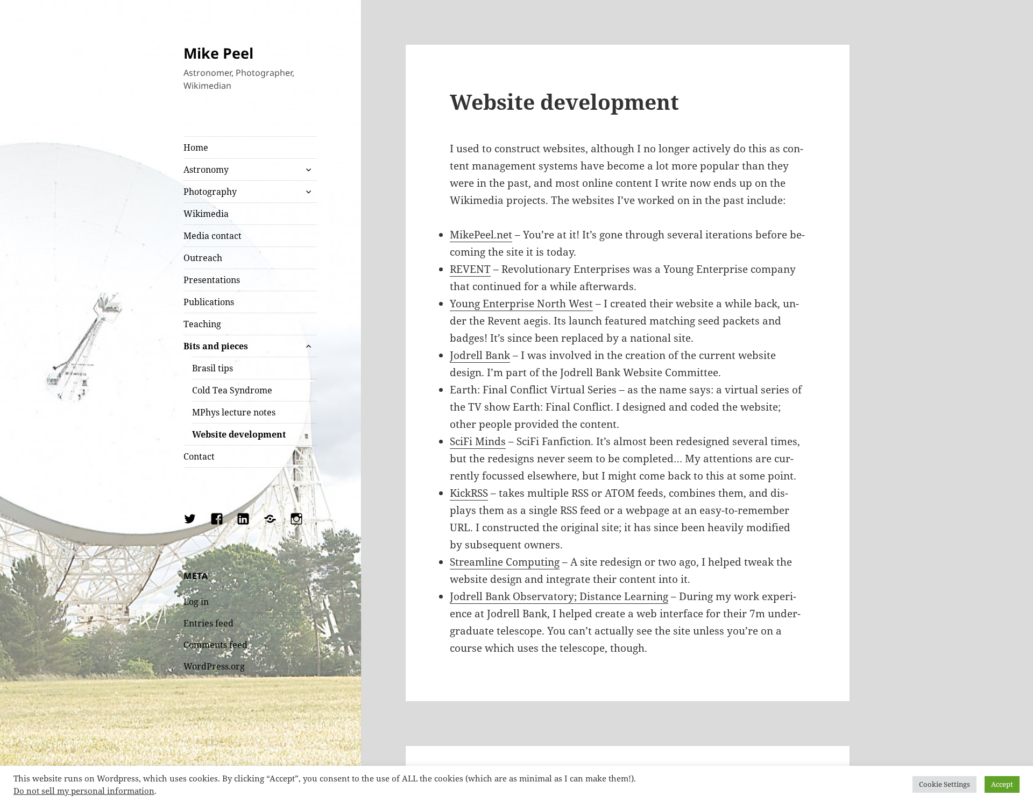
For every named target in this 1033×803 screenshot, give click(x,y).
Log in (196, 602)
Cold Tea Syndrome (232, 390)
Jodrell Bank (480, 355)
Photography (210, 192)
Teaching (202, 324)
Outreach (202, 258)
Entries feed (208, 623)
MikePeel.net (481, 235)
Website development (239, 434)
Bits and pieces (215, 346)
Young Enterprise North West (521, 304)
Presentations (211, 280)
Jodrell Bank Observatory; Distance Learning (559, 596)
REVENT (470, 269)
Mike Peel (218, 53)
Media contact (212, 236)
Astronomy (206, 169)
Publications (208, 302)
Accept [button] (1002, 784)
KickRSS (469, 493)
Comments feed (215, 645)
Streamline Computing (505, 562)
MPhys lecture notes (233, 412)
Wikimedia (206, 214)
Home (195, 147)
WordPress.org (214, 666)
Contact (199, 456)
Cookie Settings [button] (944, 784)
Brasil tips (212, 368)
